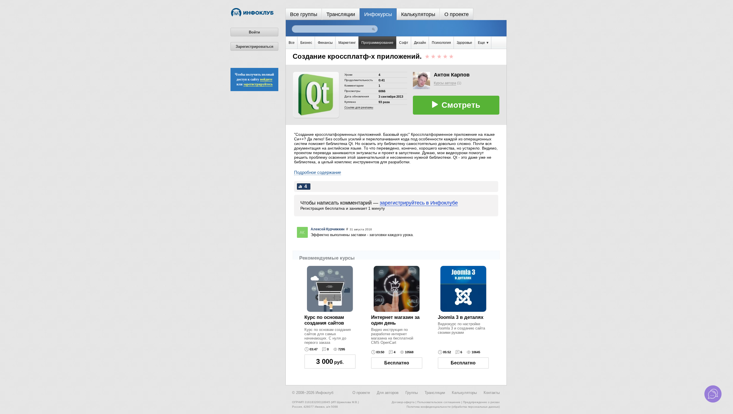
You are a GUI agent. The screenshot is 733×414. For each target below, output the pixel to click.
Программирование (377, 43)
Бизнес (306, 43)
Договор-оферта (403, 402)
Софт (403, 43)
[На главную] (252, 15)
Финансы (325, 43)
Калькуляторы (418, 14)
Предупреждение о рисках (481, 402)
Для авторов (388, 393)
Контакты (492, 393)
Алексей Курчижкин (327, 229)
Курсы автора (445, 83)
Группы (411, 393)
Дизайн (420, 43)
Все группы (303, 14)
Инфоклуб (324, 393)
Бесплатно (396, 362)
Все (292, 43)
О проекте (456, 14)
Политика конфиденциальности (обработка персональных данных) (453, 406)
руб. (330, 361)
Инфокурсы (378, 14)
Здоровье (464, 43)
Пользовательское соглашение (438, 402)
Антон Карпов (452, 75)
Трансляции (340, 14)
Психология (441, 43)
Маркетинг (347, 43)
